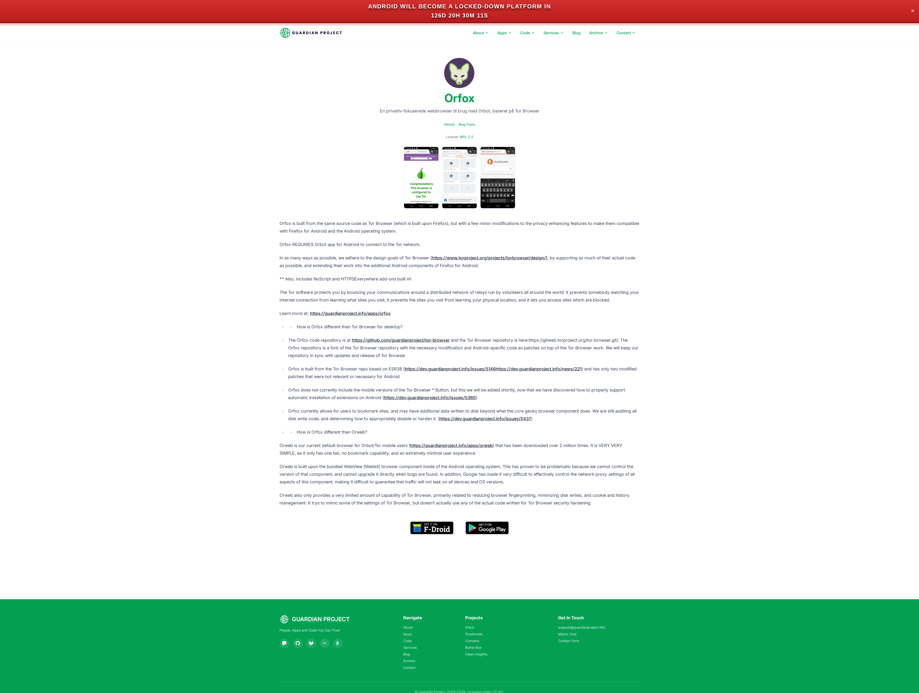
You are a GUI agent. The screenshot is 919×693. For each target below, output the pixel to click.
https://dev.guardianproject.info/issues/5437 (485, 418)
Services (551, 32)
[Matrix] (324, 643)
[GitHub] (298, 643)
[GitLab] (311, 643)
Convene (472, 641)
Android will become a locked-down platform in (459, 6)
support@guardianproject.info (581, 627)
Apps (502, 32)
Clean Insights (476, 654)
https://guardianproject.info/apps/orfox (350, 313)
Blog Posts (467, 124)
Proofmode (473, 634)
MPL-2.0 (466, 137)
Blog (576, 32)
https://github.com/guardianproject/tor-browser (401, 340)
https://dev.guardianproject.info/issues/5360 (430, 397)
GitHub (449, 124)
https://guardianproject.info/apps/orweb (451, 445)
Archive (596, 32)
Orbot (469, 627)
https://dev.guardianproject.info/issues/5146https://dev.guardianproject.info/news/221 (493, 368)
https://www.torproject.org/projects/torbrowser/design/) (489, 257)
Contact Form (568, 641)
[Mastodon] (284, 643)
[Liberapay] (338, 643)
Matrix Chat (567, 634)
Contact (623, 32)
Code (525, 32)
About (478, 32)
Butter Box (473, 647)
